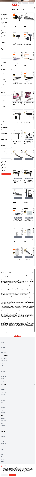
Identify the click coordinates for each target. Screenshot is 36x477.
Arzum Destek (3, 434)
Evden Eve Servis (3, 439)
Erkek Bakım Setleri (3, 396)
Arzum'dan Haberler (3, 457)
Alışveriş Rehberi (3, 412)
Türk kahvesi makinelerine (11, 275)
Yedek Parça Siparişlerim (4, 445)
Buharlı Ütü (2, 378)
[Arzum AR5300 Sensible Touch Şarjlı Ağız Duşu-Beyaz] (17, 233)
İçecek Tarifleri (3, 402)
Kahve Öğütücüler (3, 367)
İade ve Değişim (3, 418)
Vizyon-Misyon (3, 452)
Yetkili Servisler (3, 436)
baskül (5, 297)
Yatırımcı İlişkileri (3, 459)
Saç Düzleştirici (3, 389)
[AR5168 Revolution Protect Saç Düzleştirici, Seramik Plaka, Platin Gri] (17, 213)
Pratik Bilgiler (2, 409)
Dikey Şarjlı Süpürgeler (4, 373)
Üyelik (1, 421)
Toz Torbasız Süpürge (4, 374)
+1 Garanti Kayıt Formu (4, 433)
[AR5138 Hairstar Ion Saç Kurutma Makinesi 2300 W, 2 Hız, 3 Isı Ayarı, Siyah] (29, 115)
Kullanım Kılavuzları (3, 443)
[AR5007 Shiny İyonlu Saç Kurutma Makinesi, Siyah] (17, 174)
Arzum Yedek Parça (3, 438)
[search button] (33, 8)
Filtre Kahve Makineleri (4, 360)
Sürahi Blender (3, 347)
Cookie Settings (3, 428)
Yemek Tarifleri (3, 400)
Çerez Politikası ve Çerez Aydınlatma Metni (16, 470)
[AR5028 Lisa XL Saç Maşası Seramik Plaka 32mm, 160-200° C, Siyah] (17, 154)
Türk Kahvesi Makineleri (4, 358)
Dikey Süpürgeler (3, 371)
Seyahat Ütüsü (2, 381)
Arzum (14, 43)
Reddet (4, 471)
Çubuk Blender (3, 345)
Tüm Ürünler (6, 332)
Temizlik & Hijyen (3, 407)
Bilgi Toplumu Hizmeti (4, 456)
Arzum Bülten (2, 461)
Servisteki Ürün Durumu (4, 441)
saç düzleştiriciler (13, 293)
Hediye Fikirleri (3, 405)
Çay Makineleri (3, 363)
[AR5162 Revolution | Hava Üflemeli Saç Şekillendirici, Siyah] (29, 135)
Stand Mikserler (3, 349)
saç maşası (3, 294)
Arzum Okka (2, 356)
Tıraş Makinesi (3, 394)
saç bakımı (19, 285)
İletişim (2, 449)
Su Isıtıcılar (2, 365)
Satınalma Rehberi (3, 423)
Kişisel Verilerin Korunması (4, 427)
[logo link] (15, 5)
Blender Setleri (3, 342)
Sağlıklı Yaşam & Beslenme (4, 410)
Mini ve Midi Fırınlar (3, 352)
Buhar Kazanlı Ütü (3, 376)
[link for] (17, 1)
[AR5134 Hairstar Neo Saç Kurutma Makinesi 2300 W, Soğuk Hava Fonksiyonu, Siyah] (17, 135)
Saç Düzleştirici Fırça (4, 391)
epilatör (8, 297)
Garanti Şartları (3, 416)
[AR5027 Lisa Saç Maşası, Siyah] (29, 154)
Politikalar (2, 454)
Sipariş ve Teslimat (3, 420)
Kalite (1, 451)
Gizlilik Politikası (3, 425)
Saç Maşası (2, 387)
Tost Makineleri (3, 350)
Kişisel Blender (3, 344)
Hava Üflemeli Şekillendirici (4, 392)
